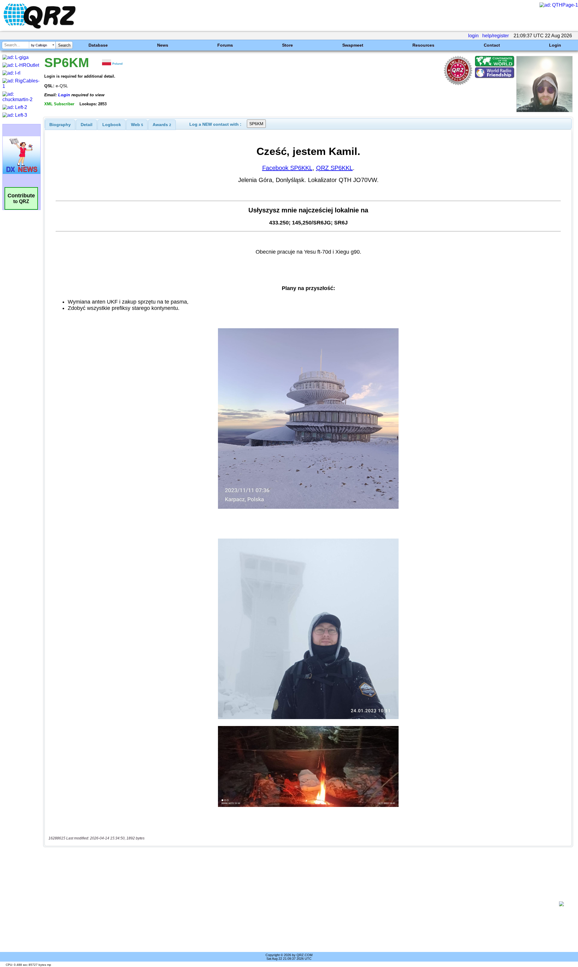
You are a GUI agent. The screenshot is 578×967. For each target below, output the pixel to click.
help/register (495, 35)
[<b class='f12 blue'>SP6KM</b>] (544, 110)
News (162, 45)
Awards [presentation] (162, 124)
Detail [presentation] (86, 124)
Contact (492, 45)
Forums (225, 45)
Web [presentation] (137, 124)
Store (287, 45)
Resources (423, 45)
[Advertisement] (301, 904)
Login (555, 45)
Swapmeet (352, 45)
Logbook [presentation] (111, 124)
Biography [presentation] (60, 124)
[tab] (60, 124)
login (473, 35)
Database (98, 45)
